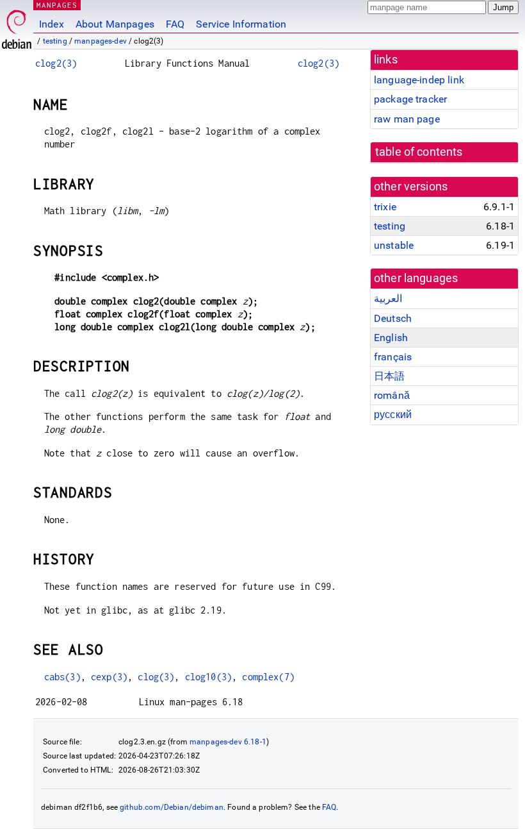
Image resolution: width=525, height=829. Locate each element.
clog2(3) (56, 63)
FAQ (175, 24)
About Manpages (115, 24)
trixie (385, 207)
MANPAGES (56, 5)
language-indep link (419, 80)
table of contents (419, 152)
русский (393, 414)
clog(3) (156, 676)
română (392, 395)
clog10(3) (208, 676)
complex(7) (268, 676)
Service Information (241, 24)
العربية (388, 298)
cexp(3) (109, 676)
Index (51, 24)
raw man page (407, 119)
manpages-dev (100, 41)
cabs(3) (62, 676)
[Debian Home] (17, 26)
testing (55, 41)
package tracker (410, 99)
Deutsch (393, 318)
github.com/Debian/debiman (171, 807)
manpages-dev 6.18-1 (228, 741)
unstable (394, 245)
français (393, 357)
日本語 (389, 376)
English (391, 337)
